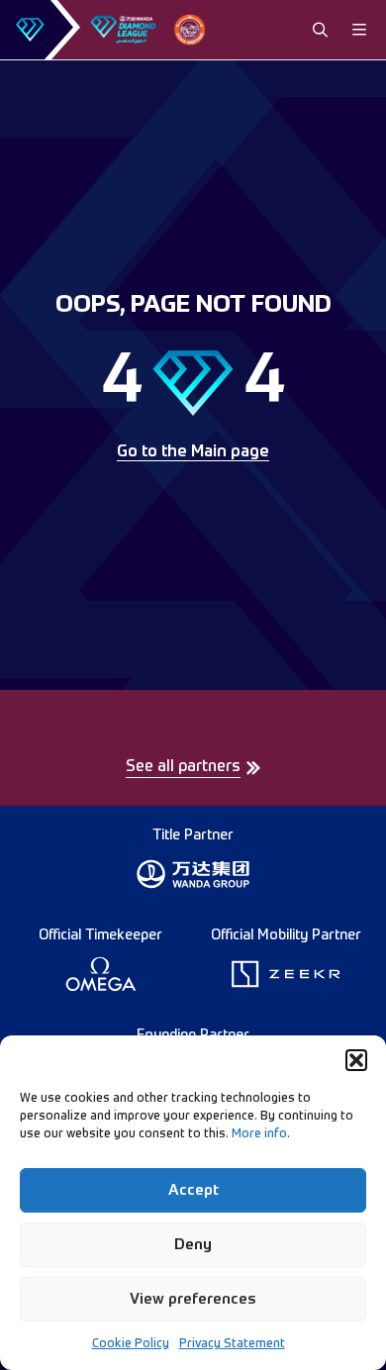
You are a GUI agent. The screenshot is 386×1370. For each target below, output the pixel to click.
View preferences (193, 1299)
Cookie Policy (130, 1344)
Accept (193, 1190)
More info (259, 1134)
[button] (356, 1060)
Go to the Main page (193, 452)
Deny (193, 1244)
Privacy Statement (232, 1344)
